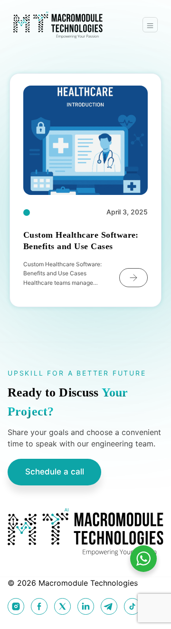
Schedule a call (54, 471)
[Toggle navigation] (150, 24)
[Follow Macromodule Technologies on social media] (16, 606)
